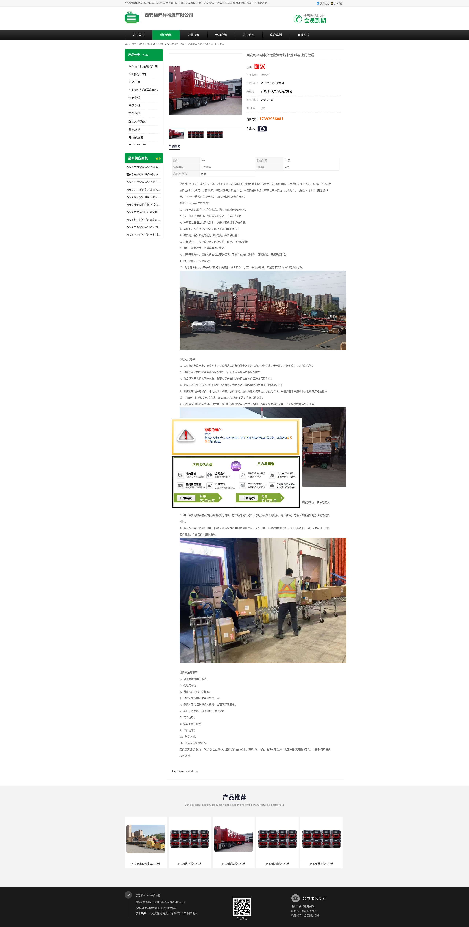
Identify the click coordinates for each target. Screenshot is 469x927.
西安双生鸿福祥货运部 (143, 90)
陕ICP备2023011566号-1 (172, 901)
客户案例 (276, 34)
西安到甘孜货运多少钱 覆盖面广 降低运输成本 (143, 167)
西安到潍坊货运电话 (185, 863)
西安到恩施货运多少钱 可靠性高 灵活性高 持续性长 (143, 227)
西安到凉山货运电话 (229, 863)
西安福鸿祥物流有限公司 (149, 908)
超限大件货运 (137, 121)
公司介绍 (221, 34)
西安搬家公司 (137, 74)
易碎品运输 (135, 137)
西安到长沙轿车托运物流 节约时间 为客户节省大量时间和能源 (143, 174)
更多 (158, 158)
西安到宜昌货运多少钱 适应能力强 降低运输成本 (143, 182)
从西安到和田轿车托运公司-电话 (317, 863)
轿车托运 (134, 113)
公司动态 (248, 34)
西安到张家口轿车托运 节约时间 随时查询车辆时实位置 (143, 204)
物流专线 (164, 44)
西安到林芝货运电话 (273, 863)
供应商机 (166, 34)
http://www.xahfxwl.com (185, 771)
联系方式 (303, 34)
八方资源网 (155, 913)
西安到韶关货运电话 (141, 863)
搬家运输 (134, 129)
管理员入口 (180, 913)
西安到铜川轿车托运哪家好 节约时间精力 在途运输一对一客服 (143, 219)
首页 (140, 44)
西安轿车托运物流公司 (143, 66)
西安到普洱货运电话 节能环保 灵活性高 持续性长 (143, 197)
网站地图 (192, 913)
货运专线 (134, 105)
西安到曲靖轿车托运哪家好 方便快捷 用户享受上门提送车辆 (143, 212)
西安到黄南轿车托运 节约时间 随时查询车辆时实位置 (143, 234)
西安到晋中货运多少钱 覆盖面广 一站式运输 (143, 189)
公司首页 (138, 34)
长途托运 (134, 82)
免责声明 (168, 913)
